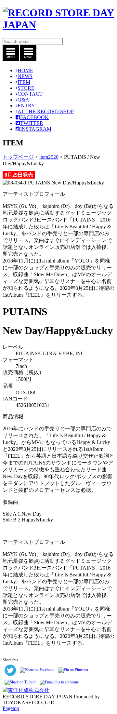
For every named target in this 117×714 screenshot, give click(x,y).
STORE (26, 88)
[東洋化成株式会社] (26, 690)
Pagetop (11, 708)
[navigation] (11, 59)
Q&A (23, 99)
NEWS (25, 76)
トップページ (18, 157)
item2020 (48, 157)
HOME (25, 70)
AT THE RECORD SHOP (46, 111)
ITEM (24, 82)
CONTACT (30, 94)
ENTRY (26, 105)
